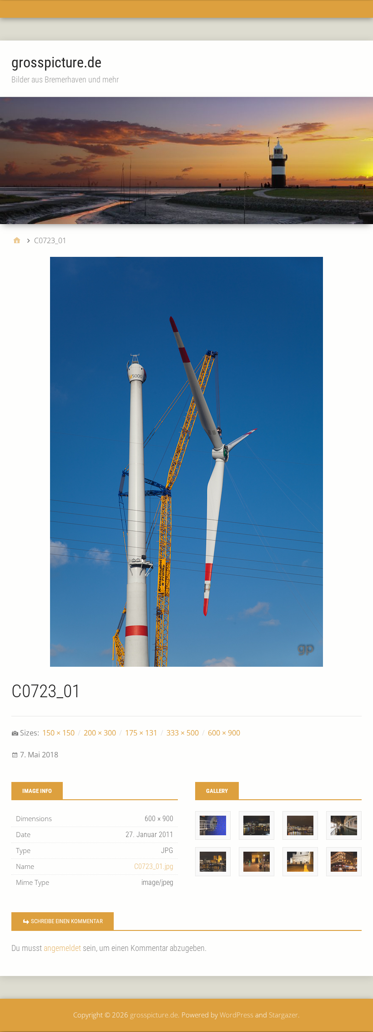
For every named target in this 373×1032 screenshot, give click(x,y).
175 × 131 (141, 733)
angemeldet (62, 948)
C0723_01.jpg (153, 866)
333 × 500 (182, 733)
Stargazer (283, 1014)
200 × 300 (100, 733)
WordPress (236, 1014)
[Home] (16, 240)
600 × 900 (224, 733)
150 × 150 (58, 733)
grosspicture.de (56, 62)
